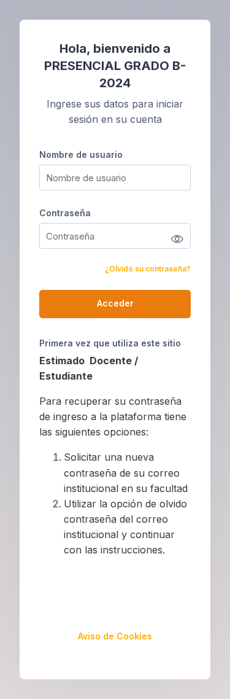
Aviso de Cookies (115, 636)
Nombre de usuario (81, 154)
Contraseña (65, 213)
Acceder (115, 303)
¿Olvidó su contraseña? (148, 268)
